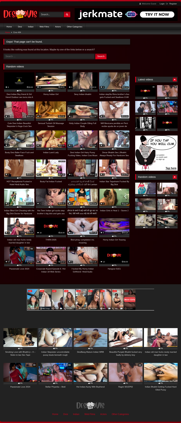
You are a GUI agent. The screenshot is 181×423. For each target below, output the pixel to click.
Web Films (44, 27)
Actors (58, 27)
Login (162, 4)
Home (9, 27)
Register (173, 4)
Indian (31, 27)
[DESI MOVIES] (20, 14)
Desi (20, 27)
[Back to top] (172, 414)
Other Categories (74, 27)
